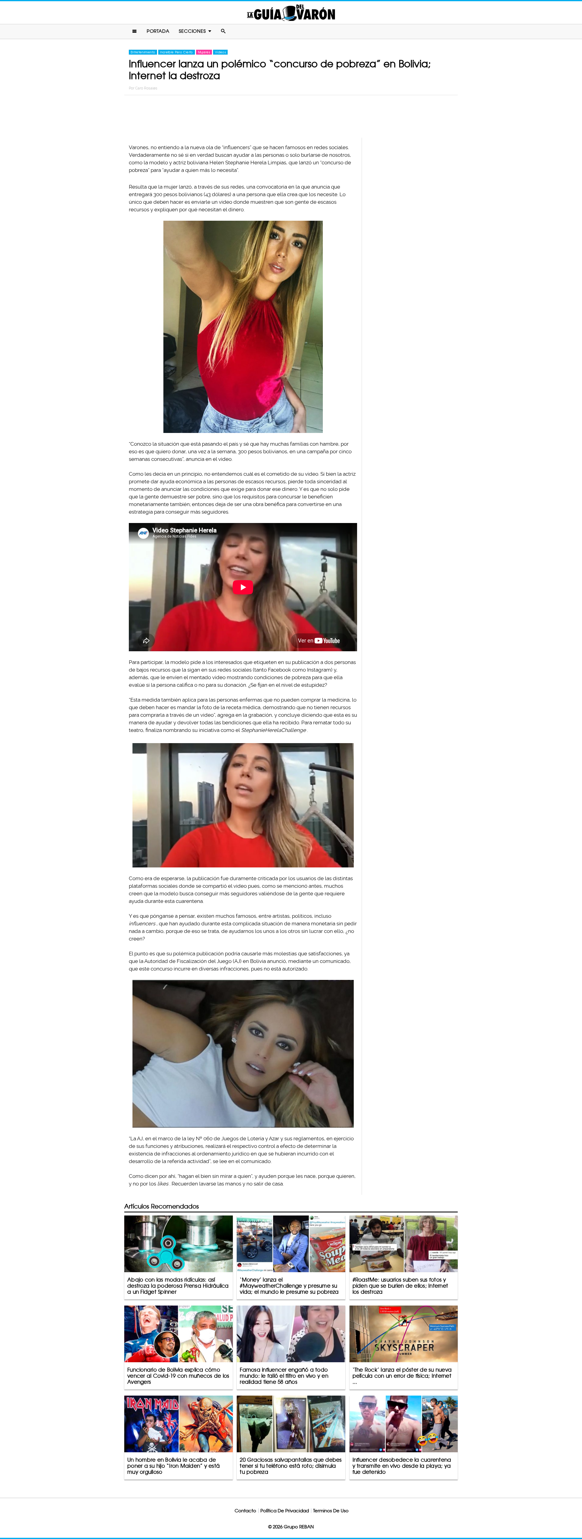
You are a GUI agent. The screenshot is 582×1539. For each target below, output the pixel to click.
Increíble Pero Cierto (176, 52)
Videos (220, 52)
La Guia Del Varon (291, 12)
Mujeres (204, 52)
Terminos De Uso (331, 1511)
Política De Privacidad (284, 1511)
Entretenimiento (143, 52)
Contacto (245, 1511)
